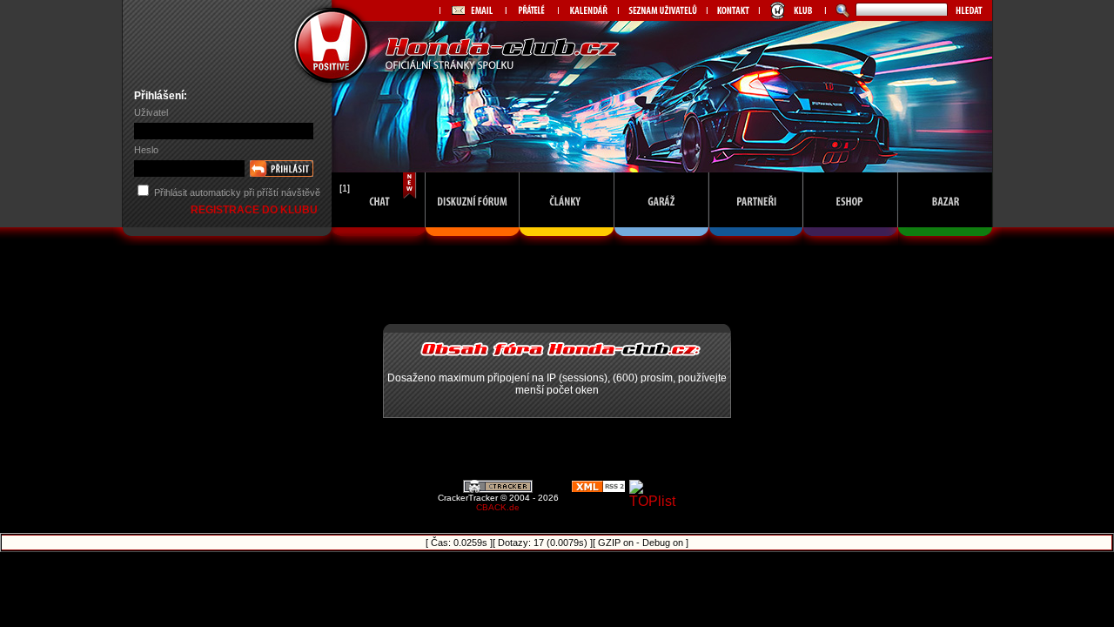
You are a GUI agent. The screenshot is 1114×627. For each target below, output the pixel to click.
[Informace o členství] (792, 10)
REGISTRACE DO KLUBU (255, 210)
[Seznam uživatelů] (662, 10)
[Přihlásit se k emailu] (473, 10)
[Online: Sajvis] (379, 240)
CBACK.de (498, 507)
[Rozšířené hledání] (840, 10)
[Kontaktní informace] (733, 10)
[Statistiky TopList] (657, 501)
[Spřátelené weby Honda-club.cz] (532, 10)
